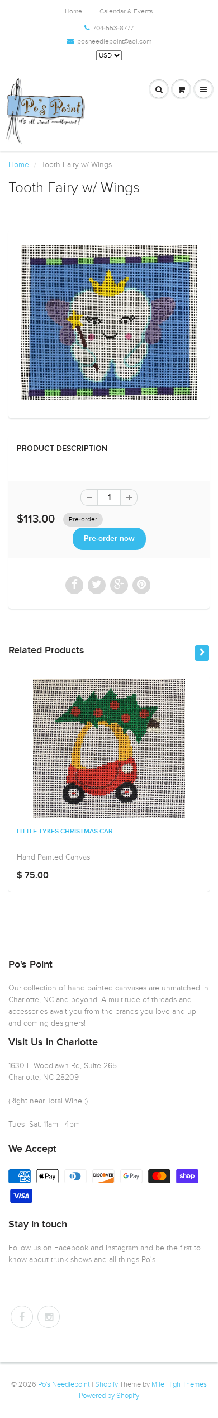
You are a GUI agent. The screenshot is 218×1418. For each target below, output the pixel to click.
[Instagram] (48, 1317)
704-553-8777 (113, 28)
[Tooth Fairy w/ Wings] (109, 322)
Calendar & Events (126, 11)
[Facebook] (22, 1317)
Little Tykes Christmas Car (65, 831)
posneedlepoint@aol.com (114, 41)
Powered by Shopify (109, 1395)
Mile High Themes (179, 1384)
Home (73, 11)
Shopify (106, 1384)
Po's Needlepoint (64, 1384)
